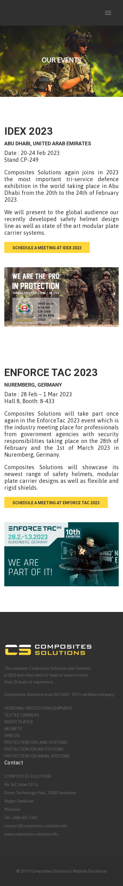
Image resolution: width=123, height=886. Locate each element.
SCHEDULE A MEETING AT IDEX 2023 (47, 248)
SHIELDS (12, 735)
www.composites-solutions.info (31, 834)
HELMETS (13, 728)
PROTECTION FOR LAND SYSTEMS (35, 742)
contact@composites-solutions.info (36, 826)
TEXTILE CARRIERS (21, 715)
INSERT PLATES (18, 722)
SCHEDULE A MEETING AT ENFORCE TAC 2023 (56, 503)
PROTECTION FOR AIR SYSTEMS (34, 749)
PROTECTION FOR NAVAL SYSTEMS (37, 756)
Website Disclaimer (90, 871)
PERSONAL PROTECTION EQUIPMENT (38, 708)
